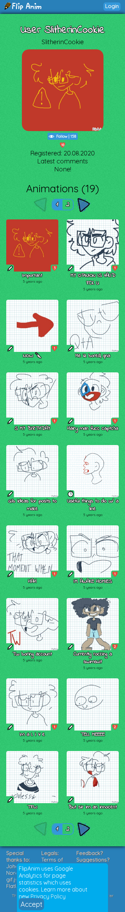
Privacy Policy (48, 896)
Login (112, 6)
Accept (31, 904)
